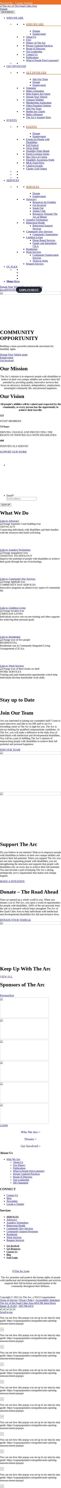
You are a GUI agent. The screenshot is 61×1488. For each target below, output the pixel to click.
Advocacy (31, 199)
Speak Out (38, 208)
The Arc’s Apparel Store (38, 117)
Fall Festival (32, 145)
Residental (12, 1234)
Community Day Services (39, 231)
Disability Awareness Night (40, 159)
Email (10, 495)
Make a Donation (35, 91)
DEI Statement (20, 1182)
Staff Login (12, 1257)
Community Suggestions (45, 234)
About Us (31, 37)
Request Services (35, 263)
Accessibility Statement (48, 1300)
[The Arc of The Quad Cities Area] (18, 6)
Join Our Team (40, 79)
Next (11, 995)
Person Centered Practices (39, 45)
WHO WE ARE (15, 17)
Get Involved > (31, 1146)
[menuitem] (34, 281)
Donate (3, 8)
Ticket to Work (40, 260)
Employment (39, 34)
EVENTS (12, 120)
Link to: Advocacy (9, 521)
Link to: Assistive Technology (15, 549)
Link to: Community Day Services (17, 578)
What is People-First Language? (42, 60)
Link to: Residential (10, 636)
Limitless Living (34, 237)
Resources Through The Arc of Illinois (45, 215)
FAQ (28, 39)
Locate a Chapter (15, 1204)
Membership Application (38, 102)
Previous (4, 995)
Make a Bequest (34, 114)
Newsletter (12, 1201)
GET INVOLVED (16, 66)
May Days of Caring (36, 157)
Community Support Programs (22, 1231)
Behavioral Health (35, 222)
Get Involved (39, 205)
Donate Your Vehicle (36, 96)
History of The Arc (36, 42)
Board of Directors (35, 48)
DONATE (10, 289)
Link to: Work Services (12, 665)
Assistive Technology (37, 219)
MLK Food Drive (35, 162)
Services (13, 1217)
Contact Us (32, 54)
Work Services (33, 252)
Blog (9, 1198)
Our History (19, 1165)
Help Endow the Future (38, 94)
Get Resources (13, 1248)
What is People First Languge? (29, 1171)
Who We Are (13, 1159)
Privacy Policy (26, 1300)
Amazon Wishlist (35, 99)
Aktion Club (39, 211)
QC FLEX (12, 266)
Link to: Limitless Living (13, 607)
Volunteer (31, 88)
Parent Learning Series (37, 154)
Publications (32, 57)
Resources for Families (44, 202)
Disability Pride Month (37, 151)
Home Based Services (44, 240)
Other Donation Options (38, 105)
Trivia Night (32, 148)
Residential (31, 249)
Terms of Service (8, 1300)
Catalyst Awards (34, 165)
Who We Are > (30, 1132)
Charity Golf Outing (36, 168)
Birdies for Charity (35, 111)
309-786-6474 (26, 1306)
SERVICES (13, 180)
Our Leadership (34, 51)
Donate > (31, 1139)
